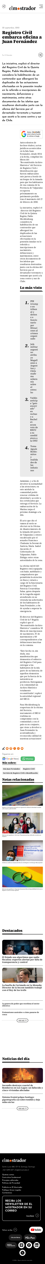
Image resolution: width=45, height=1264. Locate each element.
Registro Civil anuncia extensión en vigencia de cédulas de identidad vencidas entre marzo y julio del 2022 (21, 808)
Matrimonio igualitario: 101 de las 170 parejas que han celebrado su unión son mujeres (21, 835)
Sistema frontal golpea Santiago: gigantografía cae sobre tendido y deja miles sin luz (21, 1100)
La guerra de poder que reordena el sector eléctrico (20, 1004)
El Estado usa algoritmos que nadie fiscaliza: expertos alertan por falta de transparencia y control (22, 960)
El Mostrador (8, 55)
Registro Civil (29, 769)
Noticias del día (15, 1058)
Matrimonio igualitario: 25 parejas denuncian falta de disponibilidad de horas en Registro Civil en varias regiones (22, 889)
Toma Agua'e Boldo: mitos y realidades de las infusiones (34, 458)
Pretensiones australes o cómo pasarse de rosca (20, 1013)
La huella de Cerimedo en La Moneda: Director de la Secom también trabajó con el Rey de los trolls (22, 988)
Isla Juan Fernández (11, 769)
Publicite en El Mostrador (12, 1187)
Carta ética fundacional (11, 1177)
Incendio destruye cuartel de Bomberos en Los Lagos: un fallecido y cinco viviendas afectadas (22, 1088)
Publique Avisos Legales (11, 1189)
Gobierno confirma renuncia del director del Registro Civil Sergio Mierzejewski (22, 862)
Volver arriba (7, 1230)
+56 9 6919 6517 (8, 1169)
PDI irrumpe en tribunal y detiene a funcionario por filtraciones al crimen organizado (34, 320)
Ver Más (21, 1020)
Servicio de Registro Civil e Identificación (20, 773)
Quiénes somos (8, 1174)
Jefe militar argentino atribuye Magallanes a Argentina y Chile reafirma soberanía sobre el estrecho (34, 368)
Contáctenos (7, 1192)
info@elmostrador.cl (21, 1169)
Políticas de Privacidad (11, 1182)
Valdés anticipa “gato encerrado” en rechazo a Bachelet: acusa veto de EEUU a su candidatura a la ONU (34, 419)
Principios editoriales (10, 1180)
